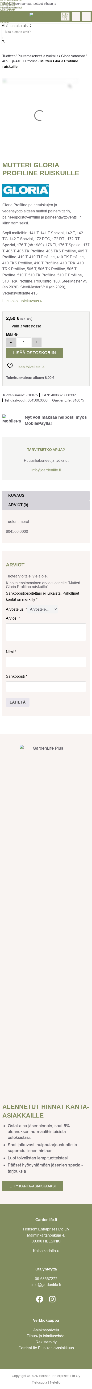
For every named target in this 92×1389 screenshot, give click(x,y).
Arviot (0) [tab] (18, 505)
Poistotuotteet (8, 2)
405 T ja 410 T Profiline (20, 61)
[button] (25, 366)
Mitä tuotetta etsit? (16, 26)
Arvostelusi (16, 609)
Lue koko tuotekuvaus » (22, 301)
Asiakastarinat (8, 12)
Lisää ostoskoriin (34, 352)
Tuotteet (8, 56)
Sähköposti (16, 676)
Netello (55, 1382)
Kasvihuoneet (8, 5)
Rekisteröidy (46, 1342)
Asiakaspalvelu (46, 1330)
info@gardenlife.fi (46, 470)
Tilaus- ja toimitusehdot (46, 1336)
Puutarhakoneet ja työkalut (37, 56)
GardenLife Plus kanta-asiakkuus (46, 1348)
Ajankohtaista (7, 10)
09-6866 (46, 1279)
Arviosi (13, 618)
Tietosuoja (39, 1382)
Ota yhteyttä (7, 19)
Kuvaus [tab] (16, 495)
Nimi (11, 652)
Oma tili (4, 22)
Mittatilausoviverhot (11, 7)
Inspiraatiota (7, 17)
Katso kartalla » (46, 1251)
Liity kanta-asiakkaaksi (33, 1186)
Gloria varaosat (73, 56)
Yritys (3, 14)
